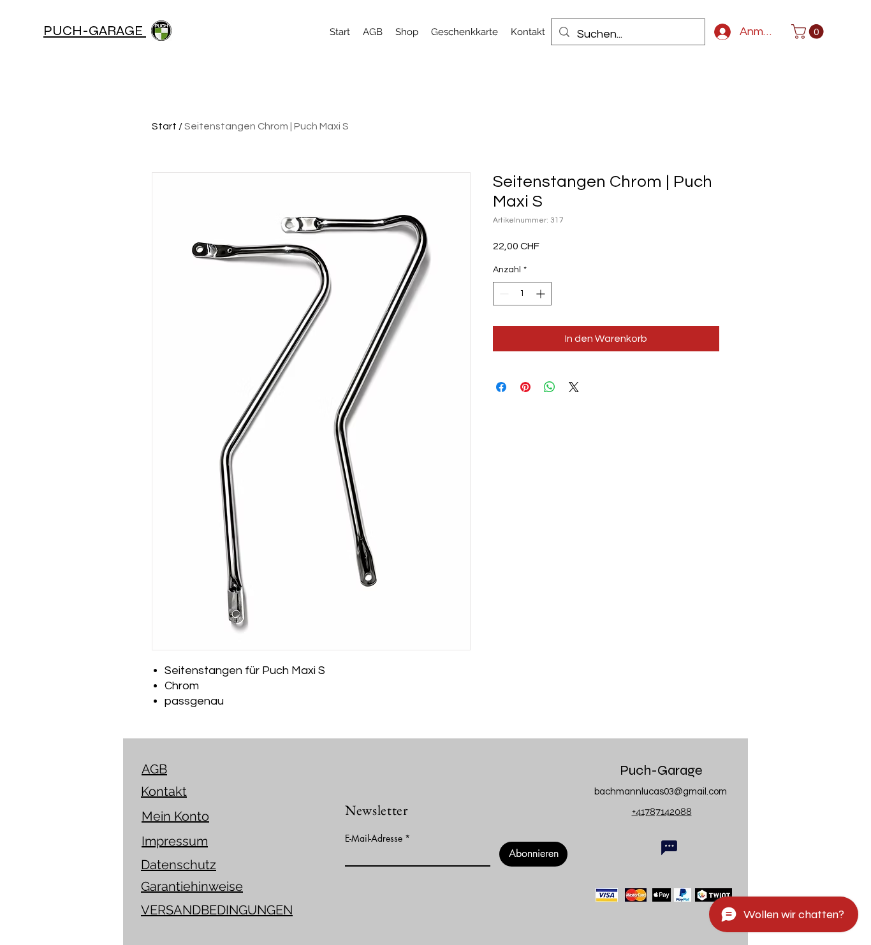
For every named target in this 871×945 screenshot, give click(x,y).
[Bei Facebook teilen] (501, 387)
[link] (809, 31)
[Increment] (542, 293)
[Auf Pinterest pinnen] (525, 387)
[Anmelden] (717, 32)
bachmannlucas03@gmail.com (660, 791)
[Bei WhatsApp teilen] (549, 387)
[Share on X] (574, 387)
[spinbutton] (522, 293)
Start (164, 126)
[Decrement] (503, 293)
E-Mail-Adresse (373, 838)
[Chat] (669, 847)
